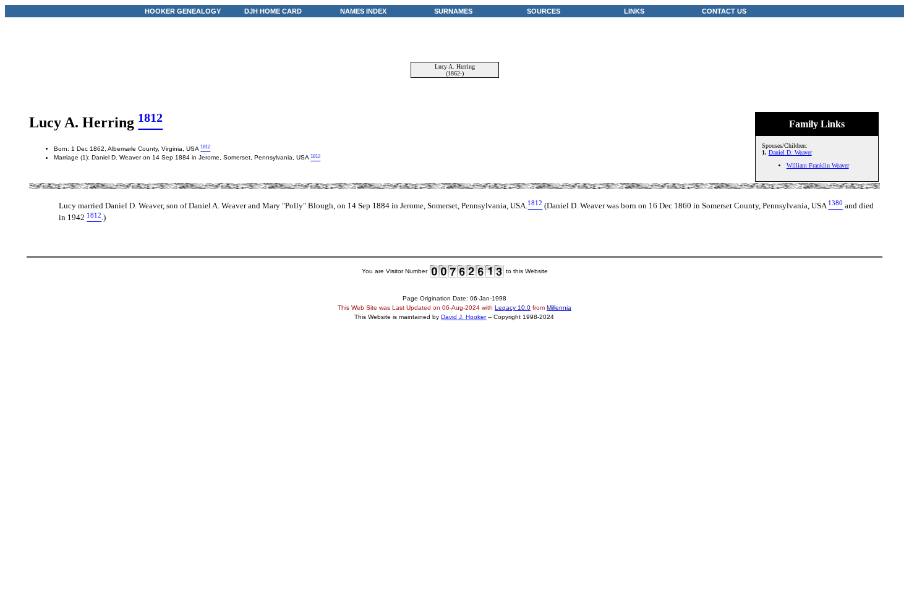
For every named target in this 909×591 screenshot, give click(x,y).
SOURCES (543, 11)
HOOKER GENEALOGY (183, 11)
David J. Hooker (463, 316)
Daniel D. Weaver (790, 152)
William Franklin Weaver (818, 165)
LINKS (634, 11)
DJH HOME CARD (273, 11)
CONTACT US (724, 11)
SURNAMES (453, 11)
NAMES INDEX (363, 11)
